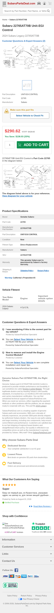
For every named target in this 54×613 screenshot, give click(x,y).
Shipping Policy (26, 271)
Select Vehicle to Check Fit (29, 115)
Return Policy (43, 271)
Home (4, 20)
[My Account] (44, 3)
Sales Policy (12, 596)
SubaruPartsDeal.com (42, 433)
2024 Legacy (41, 406)
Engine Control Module (32, 389)
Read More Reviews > (42, 506)
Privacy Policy (41, 596)
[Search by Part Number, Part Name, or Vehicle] (48, 11)
